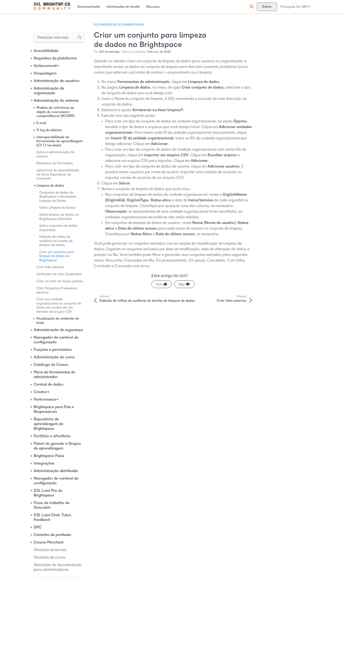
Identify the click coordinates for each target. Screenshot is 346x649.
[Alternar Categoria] (32, 51)
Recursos (153, 6)
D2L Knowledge (109, 51)
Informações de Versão (123, 6)
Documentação (88, 6)
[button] (251, 7)
